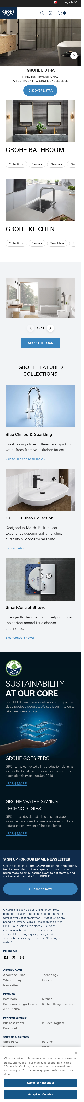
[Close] (76, 1052)
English (68, 2)
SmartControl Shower (20, 637)
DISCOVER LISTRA (40, 90)
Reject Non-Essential (40, 1082)
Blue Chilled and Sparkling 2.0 (25, 459)
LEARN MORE (16, 783)
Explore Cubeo (15, 548)
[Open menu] (74, 13)
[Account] (50, 13)
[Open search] (42, 13)
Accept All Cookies (40, 1094)
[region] (40, 1074)
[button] (74, 55)
